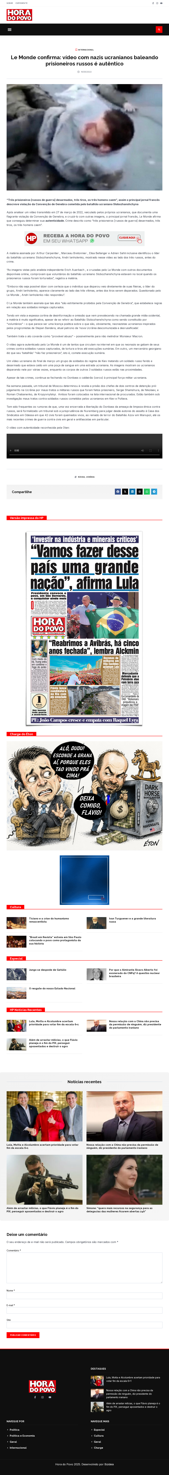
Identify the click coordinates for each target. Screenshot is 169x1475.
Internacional (86, 50)
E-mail (11, 1305)
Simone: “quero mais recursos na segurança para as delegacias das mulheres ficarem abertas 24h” (119, 1210)
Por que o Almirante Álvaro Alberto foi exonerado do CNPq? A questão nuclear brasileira (134, 973)
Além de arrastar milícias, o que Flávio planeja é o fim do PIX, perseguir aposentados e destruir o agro (53, 1043)
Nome (11, 1290)
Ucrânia (90, 477)
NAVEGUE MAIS (100, 1421)
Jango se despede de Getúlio (47, 969)
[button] (10, 29)
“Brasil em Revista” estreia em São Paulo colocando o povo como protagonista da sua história (55, 940)
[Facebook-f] (153, 3)
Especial (16, 958)
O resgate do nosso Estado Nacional (52, 988)
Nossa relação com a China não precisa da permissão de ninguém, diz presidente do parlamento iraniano (135, 1024)
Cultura (15, 907)
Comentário (14, 1250)
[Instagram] (157, 3)
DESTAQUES (98, 1368)
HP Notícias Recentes (26, 1010)
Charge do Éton (21, 734)
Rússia (81, 477)
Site (9, 1319)
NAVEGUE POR (15, 1421)
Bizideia (109, 1464)
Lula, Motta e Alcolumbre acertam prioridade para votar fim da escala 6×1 (54, 1023)
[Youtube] (161, 3)
